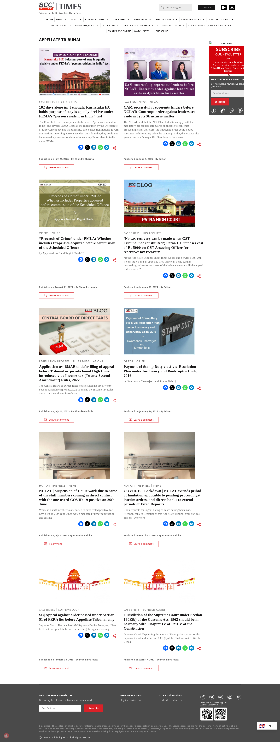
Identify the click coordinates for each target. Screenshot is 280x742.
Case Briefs (119, 19)
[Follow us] (213, 110)
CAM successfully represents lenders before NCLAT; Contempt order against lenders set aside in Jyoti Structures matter (159, 111)
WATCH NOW (141, 31)
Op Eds (43, 233)
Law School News (219, 19)
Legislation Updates (54, 361)
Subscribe (162, 31)
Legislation (140, 19)
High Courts (67, 102)
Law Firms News (135, 102)
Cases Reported (191, 19)
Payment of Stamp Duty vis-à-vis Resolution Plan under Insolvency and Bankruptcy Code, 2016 (160, 371)
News (59, 19)
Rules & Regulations (88, 361)
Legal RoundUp (164, 19)
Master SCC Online (119, 31)
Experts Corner (95, 19)
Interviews (108, 25)
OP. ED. (74, 19)
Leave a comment (59, 167)
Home (49, 19)
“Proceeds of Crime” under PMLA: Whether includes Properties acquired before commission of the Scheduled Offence (77, 242)
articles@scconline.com (171, 700)
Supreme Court (69, 609)
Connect (206, 7)
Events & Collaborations (138, 25)
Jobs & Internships (219, 25)
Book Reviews (196, 25)
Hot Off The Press (52, 485)
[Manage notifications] (6, 735)
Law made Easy (58, 25)
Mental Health (171, 25)
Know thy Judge (85, 25)
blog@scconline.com (130, 700)
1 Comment (55, 543)
